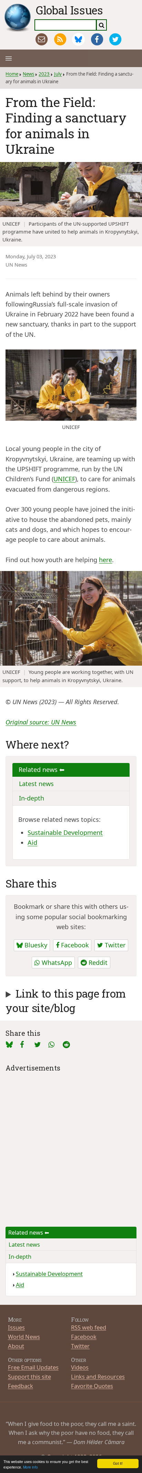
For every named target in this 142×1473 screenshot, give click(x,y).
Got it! (118, 1463)
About (16, 1346)
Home (12, 74)
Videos (80, 1367)
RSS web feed (88, 1327)
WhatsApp (56, 962)
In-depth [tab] (31, 798)
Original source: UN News (41, 722)
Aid (32, 842)
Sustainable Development (65, 832)
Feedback (20, 1386)
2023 (44, 74)
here (105, 560)
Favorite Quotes (92, 1386)
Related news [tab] (39, 769)
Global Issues (69, 10)
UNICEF (64, 479)
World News (24, 1337)
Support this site (29, 1376)
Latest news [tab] (36, 783)
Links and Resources (98, 1376)
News (28, 74)
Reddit (97, 962)
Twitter (114, 945)
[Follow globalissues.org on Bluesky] (78, 39)
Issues (16, 1327)
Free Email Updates (33, 1367)
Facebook (74, 945)
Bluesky (35, 945)
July (58, 74)
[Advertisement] (71, 1144)
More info (30, 1467)
